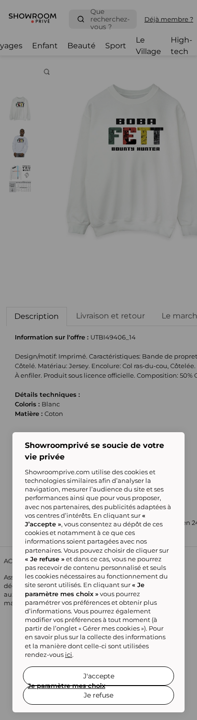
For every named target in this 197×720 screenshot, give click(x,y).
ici (68, 654)
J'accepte (98, 676)
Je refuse (98, 695)
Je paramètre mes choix (66, 685)
